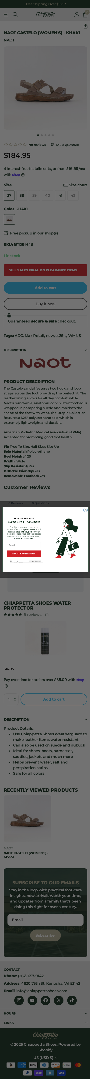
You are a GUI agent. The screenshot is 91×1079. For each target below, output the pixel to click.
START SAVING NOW (23, 553)
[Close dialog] (86, 510)
